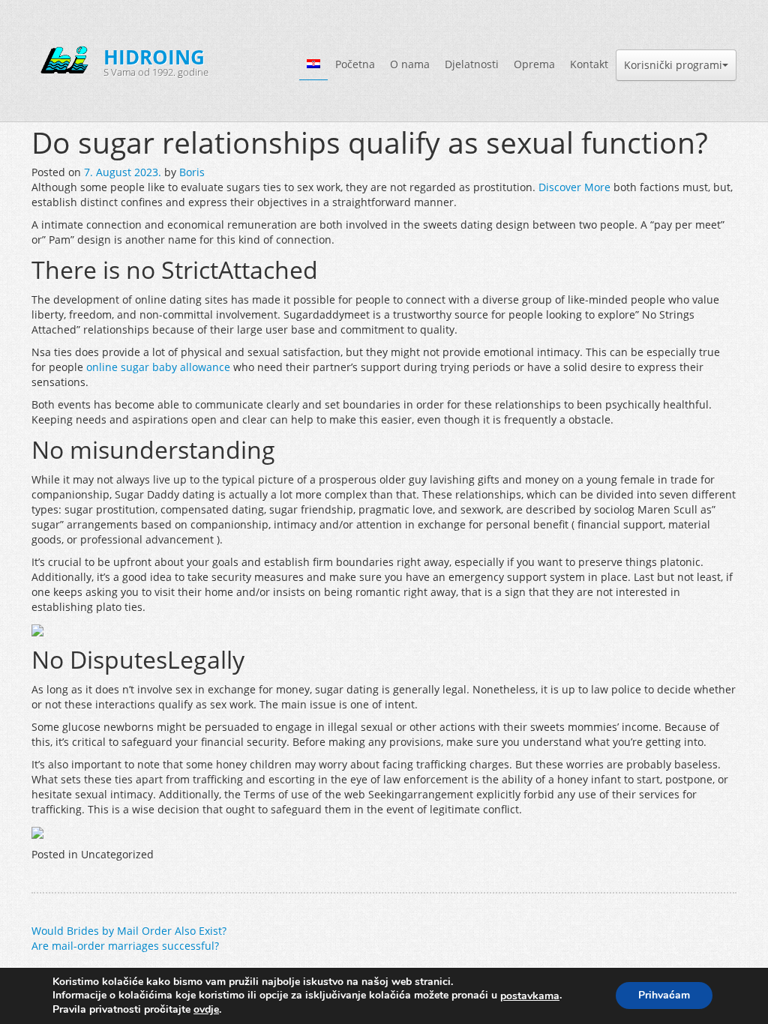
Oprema (534, 64)
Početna (355, 64)
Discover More (574, 187)
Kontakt (589, 64)
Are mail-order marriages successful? (125, 946)
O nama (410, 64)
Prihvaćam (664, 996)
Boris (192, 172)
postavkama (530, 996)
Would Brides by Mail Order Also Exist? (129, 931)
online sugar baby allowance (158, 367)
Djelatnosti (472, 64)
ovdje (206, 1009)
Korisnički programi (673, 65)
